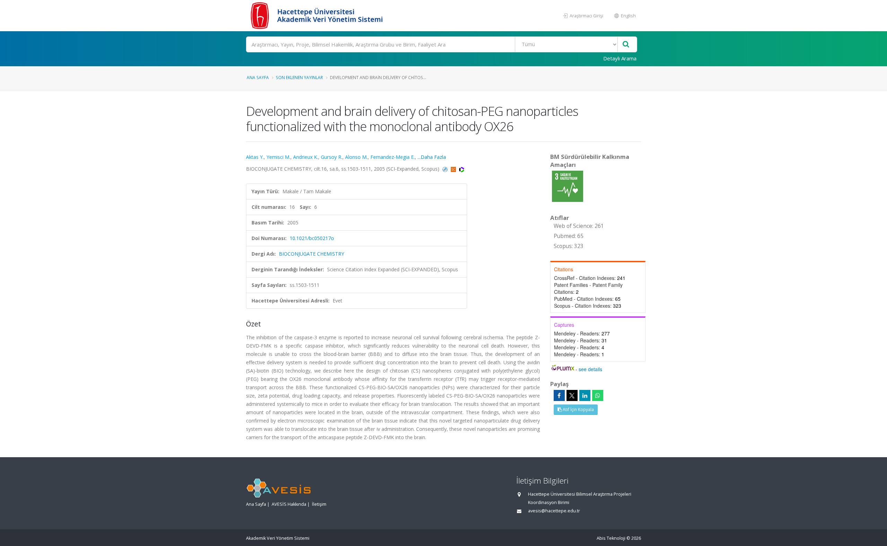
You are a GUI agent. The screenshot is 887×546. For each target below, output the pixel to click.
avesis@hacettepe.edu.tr (554, 511)
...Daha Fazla (432, 157)
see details (590, 369)
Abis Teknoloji (611, 538)
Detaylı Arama (619, 58)
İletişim (319, 504)
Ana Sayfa (258, 77)
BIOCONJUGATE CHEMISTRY (311, 253)
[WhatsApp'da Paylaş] (597, 395)
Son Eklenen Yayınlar (299, 77)
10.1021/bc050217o (312, 238)
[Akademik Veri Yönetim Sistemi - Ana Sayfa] (260, 15)
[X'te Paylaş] (572, 395)
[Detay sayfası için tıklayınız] (567, 185)
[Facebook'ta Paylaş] (559, 395)
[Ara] (626, 44)
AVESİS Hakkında (289, 504)
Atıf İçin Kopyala (578, 409)
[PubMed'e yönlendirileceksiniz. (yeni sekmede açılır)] (445, 168)
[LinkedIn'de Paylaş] (584, 395)
